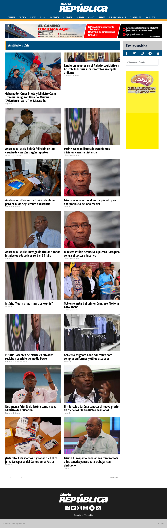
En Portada (67, 76)
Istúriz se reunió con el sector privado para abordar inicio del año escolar (90, 202)
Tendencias (17, 155)
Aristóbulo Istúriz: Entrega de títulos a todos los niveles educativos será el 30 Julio (32, 253)
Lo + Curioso (150, 17)
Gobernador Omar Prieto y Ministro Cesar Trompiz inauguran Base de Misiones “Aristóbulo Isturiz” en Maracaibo (30, 97)
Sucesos (32, 17)
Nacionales (54, 17)
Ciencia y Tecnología (117, 17)
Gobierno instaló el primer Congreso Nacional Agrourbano (91, 305)
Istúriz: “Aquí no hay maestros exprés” (29, 303)
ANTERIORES (114, 477)
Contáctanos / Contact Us (83, 515)
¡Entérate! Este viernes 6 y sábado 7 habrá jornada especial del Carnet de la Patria (31, 460)
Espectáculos (135, 17)
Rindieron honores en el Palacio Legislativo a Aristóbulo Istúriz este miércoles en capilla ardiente (91, 69)
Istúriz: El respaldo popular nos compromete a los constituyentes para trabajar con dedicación (91, 461)
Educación (67, 155)
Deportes (91, 17)
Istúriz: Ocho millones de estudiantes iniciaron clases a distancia (87, 150)
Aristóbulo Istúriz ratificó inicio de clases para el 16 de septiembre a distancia (30, 202)
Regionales (67, 17)
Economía (80, 17)
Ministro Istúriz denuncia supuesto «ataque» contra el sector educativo (92, 253)
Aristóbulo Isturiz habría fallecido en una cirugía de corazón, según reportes (30, 150)
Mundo (102, 17)
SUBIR (162, 524)
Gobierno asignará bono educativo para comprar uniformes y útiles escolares (88, 357)
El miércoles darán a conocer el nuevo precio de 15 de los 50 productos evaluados (91, 408)
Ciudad (43, 17)
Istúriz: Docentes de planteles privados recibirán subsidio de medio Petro (29, 357)
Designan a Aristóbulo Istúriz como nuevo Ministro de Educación (30, 408)
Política (22, 17)
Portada (11, 17)
